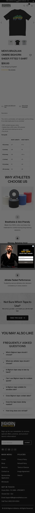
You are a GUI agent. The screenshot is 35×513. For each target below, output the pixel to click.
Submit (25, 262)
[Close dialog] (33, 246)
